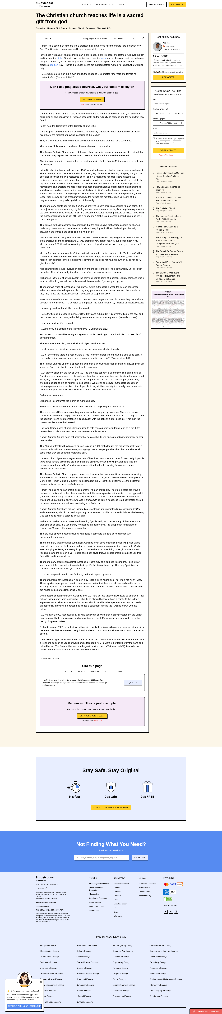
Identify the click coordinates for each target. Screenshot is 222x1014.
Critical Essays (83, 957)
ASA (104, 672)
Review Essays (83, 991)
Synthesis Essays (84, 1002)
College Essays (83, 951)
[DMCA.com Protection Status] (167, 899)
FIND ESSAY (139, 858)
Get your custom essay (92, 716)
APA (64, 672)
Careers (117, 892)
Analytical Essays (48, 945)
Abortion (51, 28)
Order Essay (94, 910)
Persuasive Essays (158, 968)
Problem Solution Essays (51, 974)
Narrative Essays (84, 968)
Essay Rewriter (95, 902)
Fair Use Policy (145, 892)
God (104, 28)
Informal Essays (83, 996)
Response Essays (121, 991)
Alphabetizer (94, 894)
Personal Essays (120, 968)
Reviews (117, 896)
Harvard (81, 672)
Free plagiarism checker (99, 883)
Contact (117, 887)
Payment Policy (145, 896)
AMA (120, 672)
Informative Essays (48, 968)
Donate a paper (120, 904)
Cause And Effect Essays (161, 945)
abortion (54, 65)
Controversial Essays (49, 957)
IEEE (112, 672)
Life (109, 28)
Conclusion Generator (98, 898)
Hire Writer (177, 4)
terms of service (165, 140)
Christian (73, 28)
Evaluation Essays (48, 962)
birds (59, 58)
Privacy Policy (144, 887)
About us (86, 4)
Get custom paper (92, 99)
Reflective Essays (158, 974)
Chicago (94, 672)
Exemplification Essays (87, 962)
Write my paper (168, 150)
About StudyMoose (121, 883)
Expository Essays (158, 962)
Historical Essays (48, 991)
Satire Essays (119, 979)
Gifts (99, 28)
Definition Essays (121, 957)
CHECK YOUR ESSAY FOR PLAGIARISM (111, 807)
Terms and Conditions (147, 883)
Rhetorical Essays (84, 979)
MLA (72, 672)
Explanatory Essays (122, 996)
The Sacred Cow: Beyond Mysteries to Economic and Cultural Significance (168, 276)
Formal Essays (46, 996)
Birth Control (61, 28)
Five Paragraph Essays (160, 991)
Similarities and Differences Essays (166, 979)
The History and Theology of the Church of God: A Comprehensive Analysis (169, 240)
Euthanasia (90, 28)
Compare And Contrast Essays (164, 951)
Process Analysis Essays (87, 974)
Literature (118, 916)
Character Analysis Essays (52, 985)
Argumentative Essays (86, 945)
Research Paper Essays (51, 979)
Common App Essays (123, 951)
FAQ (116, 900)
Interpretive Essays (158, 985)
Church (81, 28)
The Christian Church (165, 208)
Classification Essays (49, 951)
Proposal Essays (120, 974)
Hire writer (168, 77)
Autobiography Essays (123, 945)
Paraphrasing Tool (96, 906)
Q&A (116, 912)
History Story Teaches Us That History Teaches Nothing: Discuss (169, 176)
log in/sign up (156, 4)
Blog (116, 908)
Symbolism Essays (85, 985)
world (104, 58)
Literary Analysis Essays (124, 985)
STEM (121, 4)
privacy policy (177, 140)
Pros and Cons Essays (50, 1002)
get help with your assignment (24, 1006)
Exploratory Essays (122, 962)
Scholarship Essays (159, 996)
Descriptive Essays (158, 957)
